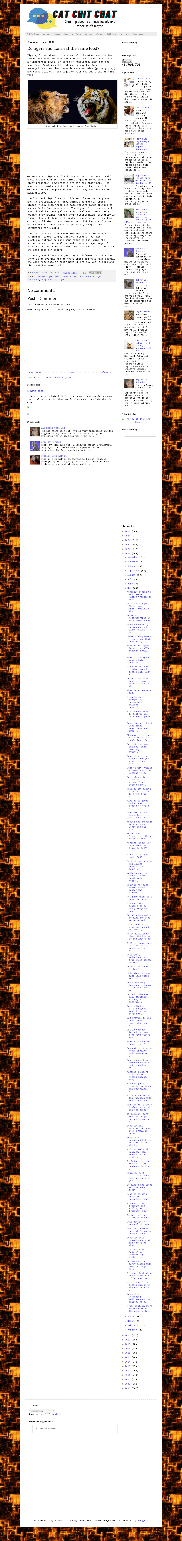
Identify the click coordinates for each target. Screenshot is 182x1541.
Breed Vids (125, 34)
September (134, 571)
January (133, 1330)
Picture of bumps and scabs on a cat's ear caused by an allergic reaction (137, 216)
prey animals (49, 280)
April (132, 1317)
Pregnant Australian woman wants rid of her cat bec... (139, 1276)
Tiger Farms (143, 312)
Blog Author (76, 34)
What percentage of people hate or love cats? (139, 660)
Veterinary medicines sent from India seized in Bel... (139, 959)
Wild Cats (99, 34)
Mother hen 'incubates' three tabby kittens (139, 836)
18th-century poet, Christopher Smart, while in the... (139, 608)
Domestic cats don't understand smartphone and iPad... (139, 727)
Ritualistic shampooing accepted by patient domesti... (135, 702)
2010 (128, 1379)
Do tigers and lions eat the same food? (139, 1187)
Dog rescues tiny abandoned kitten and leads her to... (138, 1064)
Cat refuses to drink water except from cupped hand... (137, 781)
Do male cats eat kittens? (137, 968)
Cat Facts (46, 34)
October (133, 566)
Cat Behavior (112, 34)
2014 (128, 1362)
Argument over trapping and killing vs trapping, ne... (138, 1207)
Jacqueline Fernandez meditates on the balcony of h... (138, 1298)
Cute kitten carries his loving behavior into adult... (139, 865)
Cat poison (142, 107)
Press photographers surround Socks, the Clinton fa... (139, 1308)
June (131, 584)
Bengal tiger (45, 277)
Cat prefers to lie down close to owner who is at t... (139, 1022)
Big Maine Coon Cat (53, 428)
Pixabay (93, 126)
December (133, 557)
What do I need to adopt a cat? (138, 1043)
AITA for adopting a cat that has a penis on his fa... (139, 947)
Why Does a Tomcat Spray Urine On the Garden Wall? (143, 179)
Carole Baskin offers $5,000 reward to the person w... (136, 1010)
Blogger (142, 1520)
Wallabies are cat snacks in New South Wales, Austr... (138, 877)
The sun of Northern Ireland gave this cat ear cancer (139, 1107)
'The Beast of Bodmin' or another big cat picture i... (138, 1254)
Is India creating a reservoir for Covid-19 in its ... (139, 1165)
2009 (128, 1384)
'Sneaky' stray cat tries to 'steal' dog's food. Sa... (139, 738)
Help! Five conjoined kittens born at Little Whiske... (139, 1142)
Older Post (108, 372)
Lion (81, 277)
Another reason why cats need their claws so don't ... (139, 847)
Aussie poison (138, 34)
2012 (128, 1371)
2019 (128, 1340)
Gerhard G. (78, 126)
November (133, 562)
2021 (128, 553)
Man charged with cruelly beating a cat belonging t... (139, 1088)
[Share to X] (95, 272)
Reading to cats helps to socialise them (137, 1196)
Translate (55, 1414)
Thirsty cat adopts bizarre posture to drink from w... (139, 793)
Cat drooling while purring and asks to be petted (139, 918)
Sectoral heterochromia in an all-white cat (138, 618)
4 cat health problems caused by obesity (138, 927)
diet (57, 277)
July (131, 579)
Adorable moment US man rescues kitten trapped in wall (139, 596)
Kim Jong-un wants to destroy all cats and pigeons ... (138, 715)
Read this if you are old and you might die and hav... (138, 760)
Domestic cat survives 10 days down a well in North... (138, 1130)
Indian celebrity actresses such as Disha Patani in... (139, 629)
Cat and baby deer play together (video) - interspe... (138, 998)
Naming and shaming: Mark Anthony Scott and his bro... (139, 826)
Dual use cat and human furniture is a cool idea (138, 815)
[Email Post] (84, 273)
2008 (128, 1388)
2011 (128, 1375)
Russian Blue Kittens (54, 456)
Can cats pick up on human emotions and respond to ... (139, 1052)
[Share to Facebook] (97, 272)
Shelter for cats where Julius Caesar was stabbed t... (137, 889)
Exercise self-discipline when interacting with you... (138, 1177)
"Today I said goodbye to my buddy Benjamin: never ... (138, 907)
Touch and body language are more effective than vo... (139, 987)
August (132, 575)
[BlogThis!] (92, 272)
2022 (128, 549)
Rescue (57, 34)
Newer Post (34, 372)
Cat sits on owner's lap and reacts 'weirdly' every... (139, 748)
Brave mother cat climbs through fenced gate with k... (138, 671)
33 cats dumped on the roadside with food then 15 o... (139, 1098)
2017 (128, 1349)
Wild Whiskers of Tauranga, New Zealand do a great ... (137, 1153)
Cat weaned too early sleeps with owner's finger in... (139, 1265)
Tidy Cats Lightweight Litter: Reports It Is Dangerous (144, 144)
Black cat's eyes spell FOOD (137, 856)
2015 (128, 1357)
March (132, 1321)
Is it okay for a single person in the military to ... (138, 1286)
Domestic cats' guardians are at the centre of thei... (138, 1242)
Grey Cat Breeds (51, 442)
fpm (118, 1520)
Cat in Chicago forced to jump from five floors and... (138, 1034)
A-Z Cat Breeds (33, 34)
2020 (128, 1335)
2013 (128, 1366)
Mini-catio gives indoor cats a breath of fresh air (138, 805)
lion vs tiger (94, 277)
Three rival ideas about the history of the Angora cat (139, 936)
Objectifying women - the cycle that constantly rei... (139, 639)
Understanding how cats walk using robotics (138, 976)
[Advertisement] (71, 154)
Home (71, 372)
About (66, 34)
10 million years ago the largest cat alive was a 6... (138, 1118)
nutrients (33, 280)
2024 (128, 540)
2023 (128, 545)
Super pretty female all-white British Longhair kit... (139, 770)
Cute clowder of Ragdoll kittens (138, 1223)
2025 (128, 536)
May (130, 588)
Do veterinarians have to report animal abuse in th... (138, 683)
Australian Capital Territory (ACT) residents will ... (139, 650)
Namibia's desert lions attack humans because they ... (137, 1076)
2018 (128, 1344)
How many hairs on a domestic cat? (139, 898)
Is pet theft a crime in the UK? (138, 1216)
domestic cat (69, 277)
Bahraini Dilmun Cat (142, 281)
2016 (128, 1353)
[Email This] (90, 272)
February (133, 1325)
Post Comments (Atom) (59, 377)
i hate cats (35, 391)
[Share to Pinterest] (100, 272)
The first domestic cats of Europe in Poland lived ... (139, 1231)
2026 (128, 531)
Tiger (61, 280)
